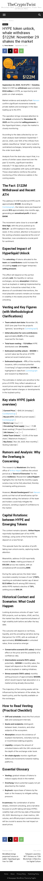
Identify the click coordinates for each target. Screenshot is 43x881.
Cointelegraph (8, 207)
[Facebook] (4, 51)
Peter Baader (9, 45)
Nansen (35, 100)
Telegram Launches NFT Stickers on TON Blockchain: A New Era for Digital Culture (32, 858)
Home (4, 21)
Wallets (11, 21)
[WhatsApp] (21, 51)
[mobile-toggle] (4, 15)
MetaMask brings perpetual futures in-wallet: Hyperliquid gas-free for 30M (11, 858)
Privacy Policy (21, 874)
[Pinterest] (15, 51)
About (12, 874)
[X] (10, 51)
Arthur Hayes (15, 470)
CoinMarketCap (9, 414)
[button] (39, 15)
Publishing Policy (33, 874)
